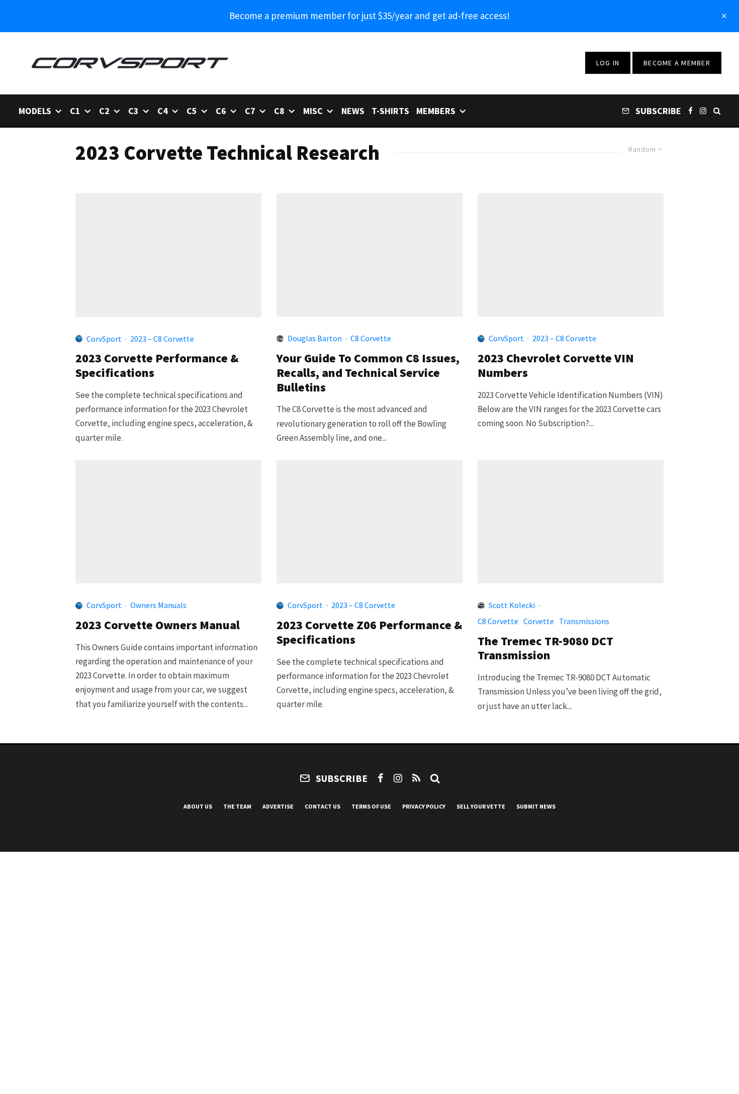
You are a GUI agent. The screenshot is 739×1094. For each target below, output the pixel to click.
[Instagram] (703, 110)
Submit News (536, 806)
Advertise (278, 806)
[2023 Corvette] (168, 255)
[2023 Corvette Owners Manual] (168, 521)
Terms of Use (371, 806)
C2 (104, 111)
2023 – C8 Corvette (162, 339)
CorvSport (104, 339)
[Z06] (369, 521)
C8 (279, 111)
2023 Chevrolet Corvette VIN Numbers (556, 365)
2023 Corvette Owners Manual (157, 625)
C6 (221, 111)
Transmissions (584, 621)
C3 (133, 111)
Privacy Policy (423, 806)
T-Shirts (390, 111)
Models (35, 111)
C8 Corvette (370, 338)
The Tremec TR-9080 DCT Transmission (545, 648)
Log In (608, 62)
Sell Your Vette (480, 806)
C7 (250, 111)
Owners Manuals (158, 605)
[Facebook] (690, 110)
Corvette (538, 621)
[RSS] (416, 778)
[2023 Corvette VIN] (571, 255)
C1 (75, 111)
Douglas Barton (315, 338)
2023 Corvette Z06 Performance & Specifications (369, 632)
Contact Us (322, 806)
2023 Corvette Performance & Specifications (157, 365)
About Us (197, 806)
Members (435, 111)
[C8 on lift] (369, 255)
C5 (192, 111)
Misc (313, 111)
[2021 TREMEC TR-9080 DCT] (571, 521)
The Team (237, 806)
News (352, 111)
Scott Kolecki (512, 605)
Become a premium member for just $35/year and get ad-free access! (369, 16)
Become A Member (676, 62)
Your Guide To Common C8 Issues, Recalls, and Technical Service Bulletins (367, 372)
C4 (162, 111)
